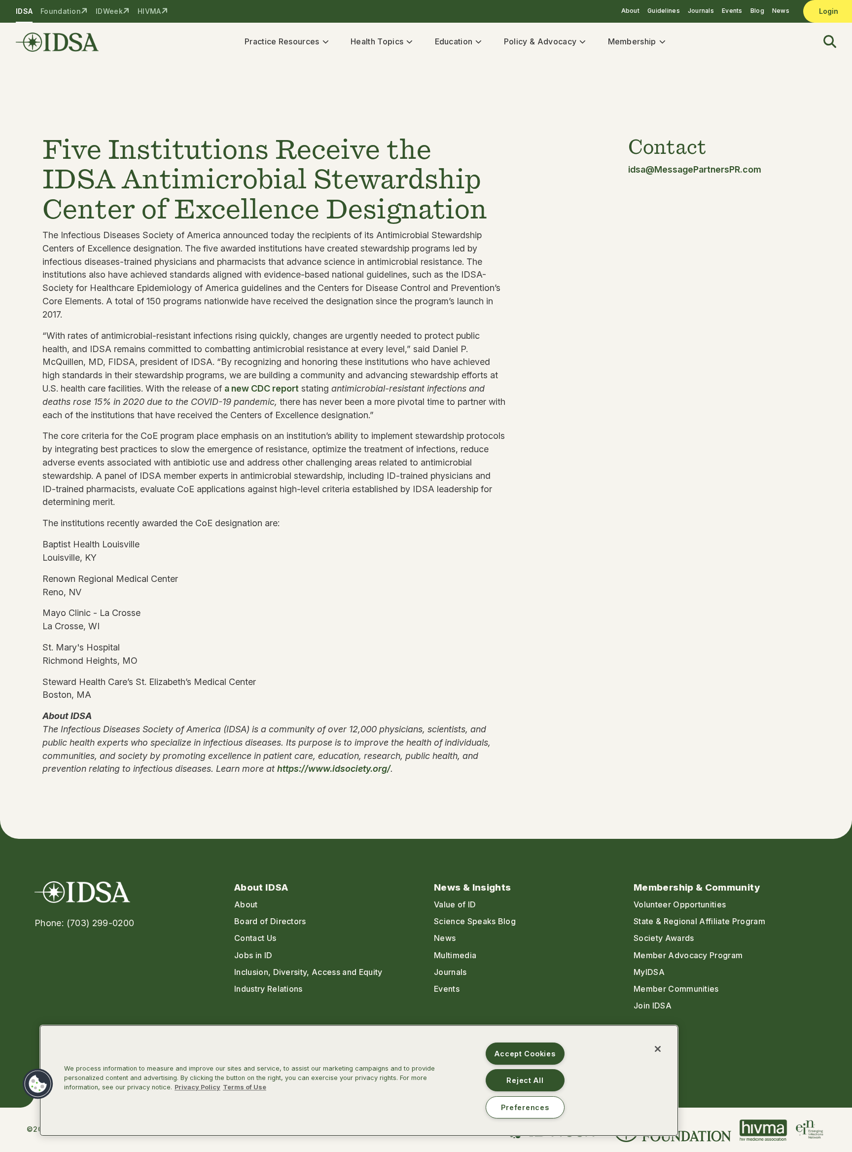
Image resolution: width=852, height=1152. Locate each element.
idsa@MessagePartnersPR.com (694, 169)
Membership (632, 41)
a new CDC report (261, 388)
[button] (824, 42)
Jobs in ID (253, 955)
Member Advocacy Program (688, 955)
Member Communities (676, 989)
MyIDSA (649, 972)
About (630, 10)
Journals (701, 10)
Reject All (524, 1080)
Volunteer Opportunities (680, 904)
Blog (757, 10)
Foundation (60, 11)
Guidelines (663, 10)
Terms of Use (244, 1087)
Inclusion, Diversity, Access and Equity (308, 972)
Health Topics (377, 41)
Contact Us (255, 938)
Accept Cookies (525, 1053)
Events (732, 10)
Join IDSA (653, 1005)
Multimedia (455, 955)
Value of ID (455, 904)
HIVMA (149, 11)
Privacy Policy (197, 1087)
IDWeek (109, 11)
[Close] (658, 1049)
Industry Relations (268, 989)
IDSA (24, 11)
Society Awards (664, 938)
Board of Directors (270, 921)
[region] (358, 1080)
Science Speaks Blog (475, 921)
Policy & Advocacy (540, 41)
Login (828, 11)
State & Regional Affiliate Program (699, 921)
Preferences (525, 1107)
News (780, 10)
